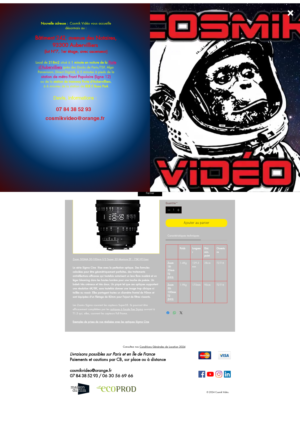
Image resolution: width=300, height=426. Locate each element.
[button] (150, 192)
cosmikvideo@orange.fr (75, 118)
